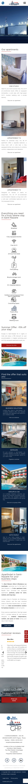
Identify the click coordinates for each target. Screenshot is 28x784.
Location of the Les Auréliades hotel (14, 746)
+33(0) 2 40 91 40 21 (16, 740)
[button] (25, 652)
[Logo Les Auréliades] (14, 3)
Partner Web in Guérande (9, 774)
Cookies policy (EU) (7, 781)
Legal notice (6, 778)
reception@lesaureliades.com (14, 742)
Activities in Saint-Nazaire (14, 748)
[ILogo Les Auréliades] (14, 723)
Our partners (14, 751)
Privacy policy (14, 778)
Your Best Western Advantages (14, 750)
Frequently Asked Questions (14, 753)
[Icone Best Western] (2, 3)
